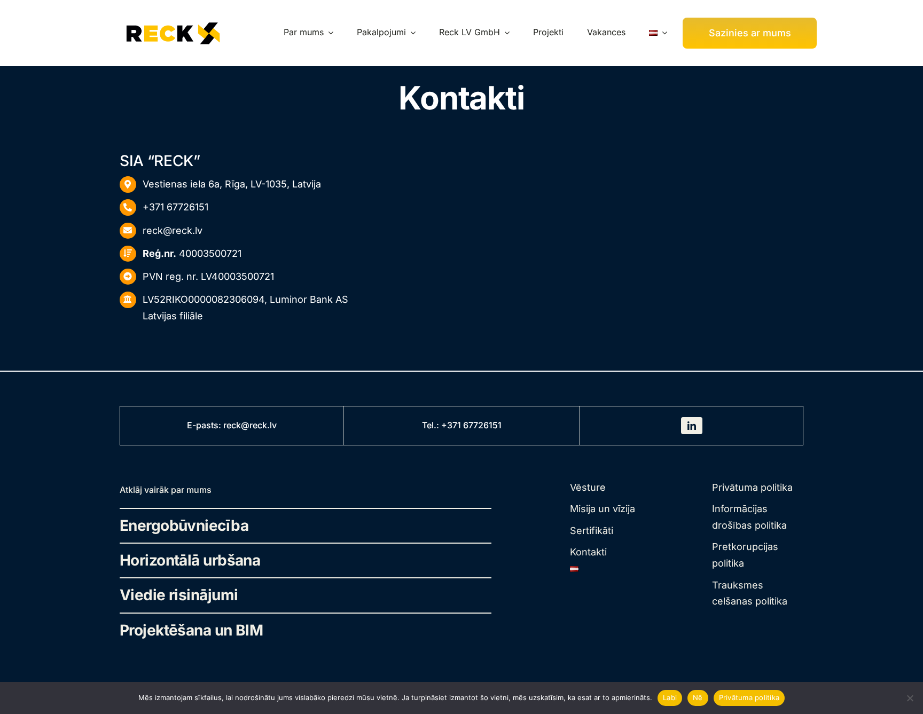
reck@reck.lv (172, 230)
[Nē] (909, 698)
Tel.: (431, 425)
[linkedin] (691, 425)
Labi (670, 697)
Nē (698, 697)
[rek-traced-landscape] (173, 21)
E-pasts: (205, 425)
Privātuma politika (749, 697)
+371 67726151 (175, 207)
